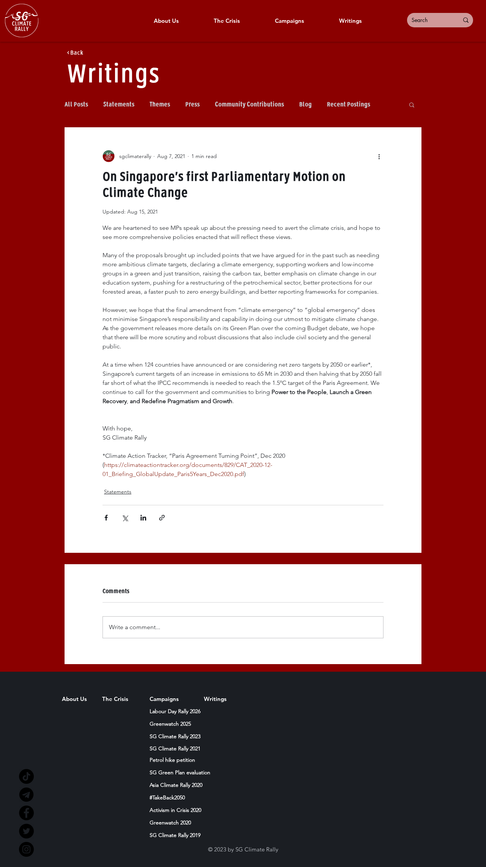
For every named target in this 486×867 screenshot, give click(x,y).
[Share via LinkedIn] (143, 517)
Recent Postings (348, 104)
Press (192, 104)
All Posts (76, 104)
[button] (411, 104)
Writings (113, 75)
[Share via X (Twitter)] (124, 517)
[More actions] (378, 156)
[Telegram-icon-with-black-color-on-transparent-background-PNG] (26, 794)
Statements (118, 104)
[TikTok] (26, 776)
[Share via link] (162, 517)
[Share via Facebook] (106, 517)
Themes (160, 104)
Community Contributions (249, 104)
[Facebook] (26, 812)
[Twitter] (26, 831)
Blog (305, 104)
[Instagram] (26, 849)
